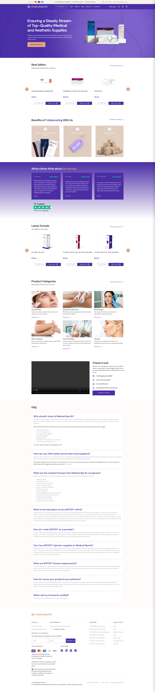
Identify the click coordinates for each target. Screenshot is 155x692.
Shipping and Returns (117, 682)
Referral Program (119, 632)
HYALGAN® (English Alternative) (42, 91)
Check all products (115, 65)
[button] (128, 89)
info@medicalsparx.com (120, 2)
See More (34, 317)
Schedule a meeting (115, 119)
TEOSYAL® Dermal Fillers (97, 641)
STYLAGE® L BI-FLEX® (38, 252)
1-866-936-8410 (106, 2)
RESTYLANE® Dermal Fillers (98, 629)
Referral (77, 6)
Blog (82, 6)
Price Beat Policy (118, 641)
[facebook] (66, 650)
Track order (112, 6)
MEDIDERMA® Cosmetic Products (99, 632)
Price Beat (68, 464)
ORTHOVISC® (98, 91)
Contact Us (96, 6)
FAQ (115, 629)
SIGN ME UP (71, 641)
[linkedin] (62, 650)
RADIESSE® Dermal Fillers (97, 635)
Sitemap (116, 644)
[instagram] (71, 650)
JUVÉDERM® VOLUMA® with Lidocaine (75, 91)
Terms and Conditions (92, 682)
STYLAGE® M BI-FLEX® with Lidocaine (106, 252)
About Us (89, 6)
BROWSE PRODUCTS (36, 44)
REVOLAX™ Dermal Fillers (97, 644)
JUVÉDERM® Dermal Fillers (97, 626)
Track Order (117, 638)
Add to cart (51, 103)
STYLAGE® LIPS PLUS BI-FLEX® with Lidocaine (77, 252)
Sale (71, 6)
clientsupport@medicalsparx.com (60, 626)
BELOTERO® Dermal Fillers (97, 638)
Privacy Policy (105, 682)
